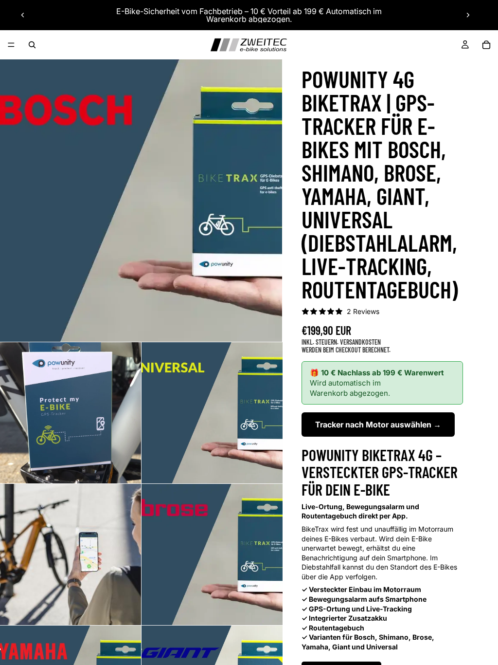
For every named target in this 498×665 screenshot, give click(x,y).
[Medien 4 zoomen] (70, 554)
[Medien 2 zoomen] (70, 412)
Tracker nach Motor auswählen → (378, 424)
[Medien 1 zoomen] (141, 200)
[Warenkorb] (486, 44)
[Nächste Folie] (468, 15)
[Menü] (11, 45)
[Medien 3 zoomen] (212, 412)
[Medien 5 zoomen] (212, 554)
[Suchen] (32, 44)
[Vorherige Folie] (23, 15)
